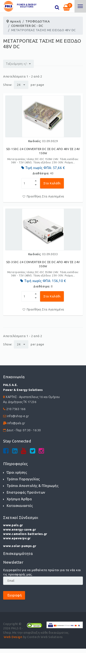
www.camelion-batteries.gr (25, 534)
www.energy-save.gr (19, 529)
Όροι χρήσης (17, 472)
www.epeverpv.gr (17, 538)
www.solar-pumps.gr (19, 546)
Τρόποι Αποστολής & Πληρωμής (32, 486)
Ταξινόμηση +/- (16, 63)
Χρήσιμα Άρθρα (19, 499)
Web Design (13, 637)
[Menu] (80, 6)
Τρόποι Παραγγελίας (23, 479)
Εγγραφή (14, 595)
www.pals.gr (13, 525)
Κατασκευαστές (20, 506)
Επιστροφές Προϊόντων (26, 492)
